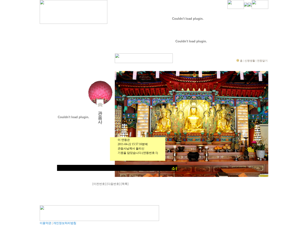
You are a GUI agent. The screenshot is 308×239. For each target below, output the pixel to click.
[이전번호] (99, 184)
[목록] (124, 184)
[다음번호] (113, 184)
